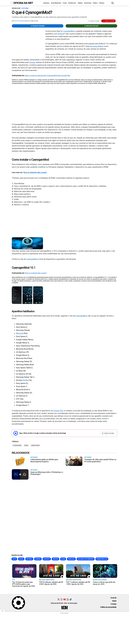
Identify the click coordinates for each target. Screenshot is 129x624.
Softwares (25, 8)
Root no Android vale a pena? (35, 172)
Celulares (46, 3)
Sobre (114, 601)
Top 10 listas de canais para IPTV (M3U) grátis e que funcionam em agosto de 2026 (23, 584)
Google (32, 62)
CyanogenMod (69, 31)
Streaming (87, 3)
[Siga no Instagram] (61, 599)
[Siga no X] (58, 599)
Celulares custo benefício (85, 559)
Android (61, 34)
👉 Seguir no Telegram (37, 26)
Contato (113, 604)
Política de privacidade (108, 607)
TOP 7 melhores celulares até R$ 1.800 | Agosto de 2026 (78, 583)
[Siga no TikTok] (70, 599)
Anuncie (113, 598)
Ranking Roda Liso (102, 559)
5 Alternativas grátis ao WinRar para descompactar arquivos (44, 460)
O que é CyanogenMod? (32, 12)
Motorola (19, 333)
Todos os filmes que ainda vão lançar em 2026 (104, 583)
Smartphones (35, 445)
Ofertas (101, 3)
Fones (65, 3)
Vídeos (95, 3)
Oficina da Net (16, 8)
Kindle (25, 380)
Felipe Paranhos (19, 21)
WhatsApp (47, 559)
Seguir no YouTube (109, 21)
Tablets (80, 3)
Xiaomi (63, 559)
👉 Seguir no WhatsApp (91, 26)
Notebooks (72, 3)
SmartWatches (56, 3)
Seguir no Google (95, 21)
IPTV (13, 579)
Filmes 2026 (71, 559)
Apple (14, 559)
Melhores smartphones (46, 579)
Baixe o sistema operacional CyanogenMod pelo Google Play (47, 75)
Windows (55, 559)
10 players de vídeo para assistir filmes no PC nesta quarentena (100, 460)
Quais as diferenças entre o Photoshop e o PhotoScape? (46, 473)
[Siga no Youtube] (64, 599)
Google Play (58, 411)
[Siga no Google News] (67, 599)
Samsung (93, 46)
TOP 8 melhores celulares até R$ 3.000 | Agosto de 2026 (51, 583)
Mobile (100, 46)
